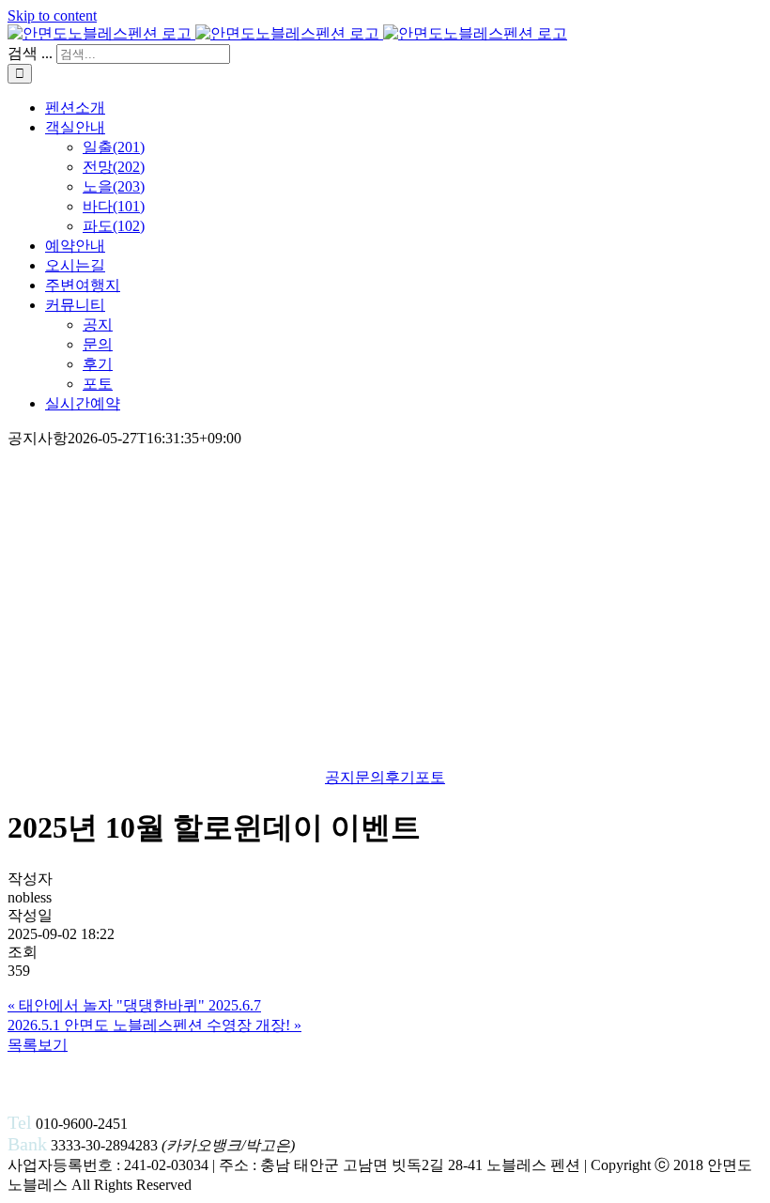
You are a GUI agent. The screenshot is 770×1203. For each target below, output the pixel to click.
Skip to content (52, 15)
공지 (340, 777)
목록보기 (38, 1045)
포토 (430, 777)
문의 (370, 777)
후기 (400, 777)
